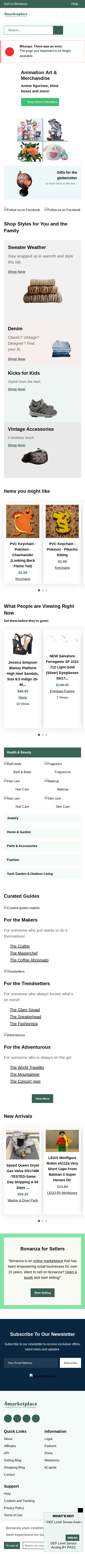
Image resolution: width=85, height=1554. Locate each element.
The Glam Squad (25, 1010)
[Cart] (59, 15)
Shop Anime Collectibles (42, 102)
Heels (23, 697)
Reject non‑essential (37, 1545)
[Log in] (68, 15)
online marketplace (48, 1261)
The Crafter (20, 946)
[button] (39, 590)
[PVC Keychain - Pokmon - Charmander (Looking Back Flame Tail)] (22, 543)
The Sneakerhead (25, 1017)
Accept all (12, 1545)
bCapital (50, 1467)
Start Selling (42, 1292)
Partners (50, 1446)
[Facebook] (8, 1418)
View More (42, 1098)
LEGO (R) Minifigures (62, 1193)
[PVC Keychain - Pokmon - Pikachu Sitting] (62, 543)
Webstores (52, 1460)
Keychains (22, 579)
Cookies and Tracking (19, 1501)
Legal (48, 1439)
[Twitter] (17, 1418)
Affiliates (10, 1446)
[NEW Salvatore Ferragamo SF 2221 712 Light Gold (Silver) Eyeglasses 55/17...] (62, 679)
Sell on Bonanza (15, 4)
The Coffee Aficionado (29, 960)
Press (48, 1453)
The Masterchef (24, 953)
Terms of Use (13, 1515)
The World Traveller (27, 1067)
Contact (9, 1474)
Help (74, 4)
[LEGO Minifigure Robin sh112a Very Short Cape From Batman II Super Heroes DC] (62, 1171)
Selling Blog (12, 1460)
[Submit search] (58, 30)
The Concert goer (25, 1081)
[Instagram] (36, 1418)
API (6, 1453)
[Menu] (77, 15)
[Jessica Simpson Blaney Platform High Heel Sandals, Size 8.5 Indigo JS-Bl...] (22, 679)
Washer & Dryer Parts (23, 1200)
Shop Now (16, 272)
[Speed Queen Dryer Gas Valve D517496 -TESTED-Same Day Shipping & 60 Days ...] (22, 1171)
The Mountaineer (25, 1074)
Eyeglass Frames (62, 691)
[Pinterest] (26, 1418)
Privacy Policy (14, 1508)
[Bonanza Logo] (16, 14)
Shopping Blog (14, 1467)
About (8, 1439)
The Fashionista (24, 1023)
